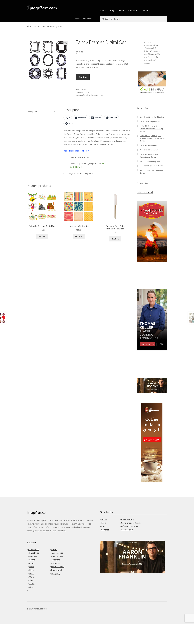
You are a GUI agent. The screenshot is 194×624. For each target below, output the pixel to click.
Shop (121, 10)
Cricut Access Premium (149, 145)
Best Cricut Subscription (150, 161)
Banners (33, 556)
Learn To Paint (57, 566)
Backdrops (34, 552)
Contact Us (133, 10)
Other (32, 587)
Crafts (82, 95)
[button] (65, 43)
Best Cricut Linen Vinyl (149, 150)
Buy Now (83, 77)
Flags (31, 570)
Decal (31, 566)
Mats (31, 573)
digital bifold (76, 167)
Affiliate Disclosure (129, 526)
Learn (77, 18)
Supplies (56, 563)
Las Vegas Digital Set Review (151, 166)
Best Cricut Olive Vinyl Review (152, 117)
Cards (31, 563)
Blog (112, 10)
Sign (31, 580)
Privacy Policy (127, 519)
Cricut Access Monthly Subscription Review (149, 155)
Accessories (57, 552)
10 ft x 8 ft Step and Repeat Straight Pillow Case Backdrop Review (152, 138)
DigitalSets (90, 95)
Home (103, 10)
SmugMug (55, 573)
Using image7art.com (131, 522)
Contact (105, 529)
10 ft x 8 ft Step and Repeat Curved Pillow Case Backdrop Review (151, 128)
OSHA (31, 577)
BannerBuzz (33, 549)
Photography (57, 570)
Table (31, 583)
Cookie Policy (127, 529)
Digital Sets (57, 556)
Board (32, 559)
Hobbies (99, 95)
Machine (56, 559)
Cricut (39, 26)
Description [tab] (32, 111)
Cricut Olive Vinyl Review (150, 121)
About (146, 10)
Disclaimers (87, 18)
